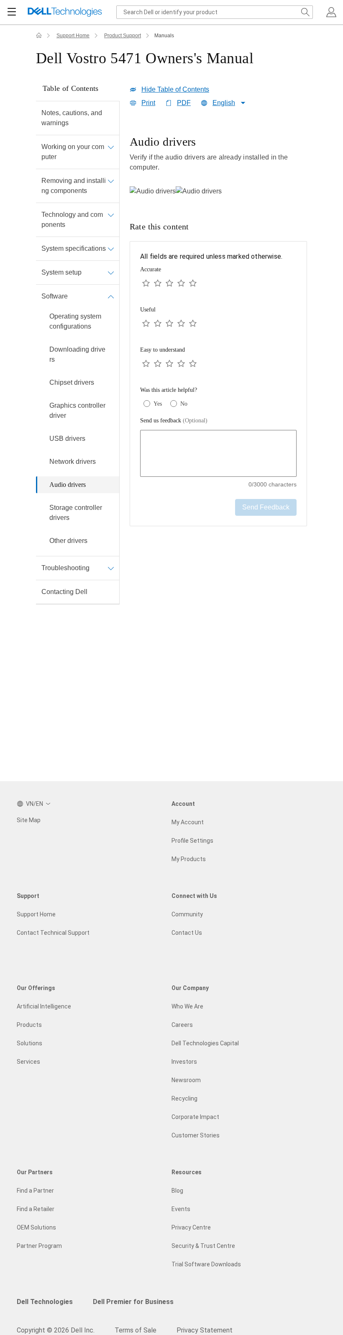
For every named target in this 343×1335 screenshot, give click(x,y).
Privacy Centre (191, 1227)
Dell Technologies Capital (205, 1043)
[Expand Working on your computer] (111, 147)
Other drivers (68, 540)
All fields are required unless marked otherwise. (211, 256)
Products (29, 1024)
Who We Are (187, 1006)
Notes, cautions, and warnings (71, 117)
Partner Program (39, 1245)
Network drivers (72, 461)
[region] (218, 164)
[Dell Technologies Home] (65, 12)
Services (28, 1061)
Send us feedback (173, 420)
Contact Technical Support (53, 932)
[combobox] (214, 12)
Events (181, 1209)
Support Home (73, 36)
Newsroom (186, 1080)
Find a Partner (35, 1190)
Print (148, 102)
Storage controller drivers (75, 512)
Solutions (29, 1043)
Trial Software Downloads (206, 1264)
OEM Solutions (36, 1227)
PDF (184, 102)
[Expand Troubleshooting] (111, 568)
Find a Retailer (35, 1209)
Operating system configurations (75, 321)
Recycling (184, 1098)
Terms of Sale (135, 1330)
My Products (189, 859)
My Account (188, 822)
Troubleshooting (65, 567)
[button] (331, 12)
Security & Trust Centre (203, 1245)
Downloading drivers (77, 354)
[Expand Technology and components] (111, 215)
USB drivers (67, 438)
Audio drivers (67, 484)
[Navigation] (12, 12)
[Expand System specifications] (111, 249)
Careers (182, 1024)
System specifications (73, 248)
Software (54, 296)
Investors (184, 1061)
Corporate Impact (195, 1117)
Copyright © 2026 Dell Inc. (56, 1330)
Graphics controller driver (77, 410)
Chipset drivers (71, 382)
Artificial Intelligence (44, 1006)
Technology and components (72, 219)
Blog (177, 1190)
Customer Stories (196, 1135)
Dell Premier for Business (133, 1302)
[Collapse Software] (111, 296)
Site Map (29, 820)
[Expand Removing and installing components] (111, 181)
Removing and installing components (73, 185)
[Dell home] (39, 36)
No (183, 404)
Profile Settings (192, 840)
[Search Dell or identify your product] (305, 12)
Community (187, 914)
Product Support (122, 36)
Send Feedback (265, 507)
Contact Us (187, 932)
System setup (61, 272)
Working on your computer (72, 151)
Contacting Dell (64, 591)
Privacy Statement (205, 1330)
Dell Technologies (45, 1302)
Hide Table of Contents (175, 89)
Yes (158, 404)
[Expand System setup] (111, 273)
